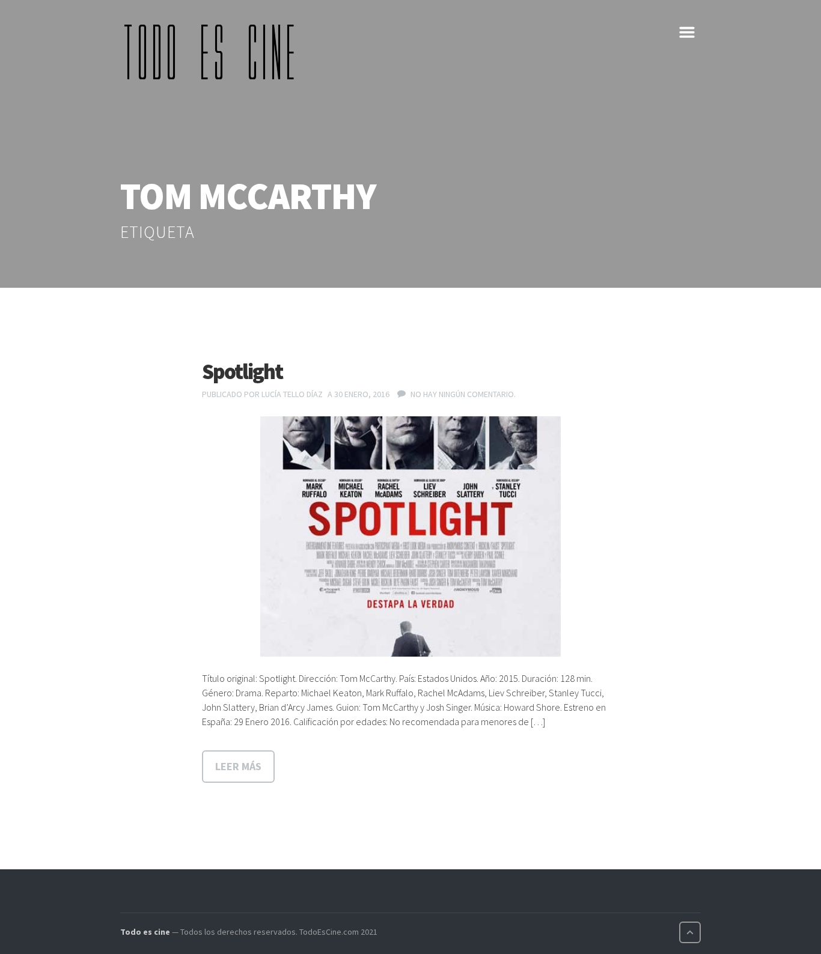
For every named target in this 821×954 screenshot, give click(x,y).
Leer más (238, 766)
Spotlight (242, 371)
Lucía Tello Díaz (292, 394)
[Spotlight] (410, 536)
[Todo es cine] (213, 52)
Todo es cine (145, 931)
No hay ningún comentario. (463, 394)
